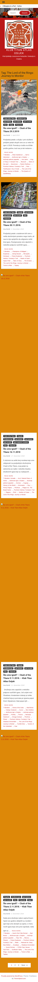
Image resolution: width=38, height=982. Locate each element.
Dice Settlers (30, 710)
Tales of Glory (17, 261)
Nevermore (14, 164)
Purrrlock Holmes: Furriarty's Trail (24, 490)
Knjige (11, 125)
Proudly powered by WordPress (11, 976)
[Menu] (3, 2)
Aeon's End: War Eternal (19, 933)
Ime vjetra (25, 159)
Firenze (20, 714)
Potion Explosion (17, 256)
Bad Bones (30, 707)
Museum (23, 162)
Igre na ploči (27, 121)
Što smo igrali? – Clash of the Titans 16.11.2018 (17, 450)
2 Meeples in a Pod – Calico (12, 6)
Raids (16, 942)
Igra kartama (7, 121)
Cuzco (21, 710)
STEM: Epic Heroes (24, 947)
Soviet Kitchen (10, 947)
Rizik (14, 492)
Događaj (20, 212)
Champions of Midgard (19, 251)
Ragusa (8, 492)
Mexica (26, 938)
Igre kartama (17, 121)
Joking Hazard (16, 254)
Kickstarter (21, 485)
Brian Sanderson (17, 155)
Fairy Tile (19, 938)
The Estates (28, 261)
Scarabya (16, 945)
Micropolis (26, 254)
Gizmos (18, 483)
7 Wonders (6, 155)
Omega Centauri (17, 717)
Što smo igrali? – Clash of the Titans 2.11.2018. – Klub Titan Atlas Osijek (17, 906)
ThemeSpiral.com (20, 978)
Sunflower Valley (17, 949)
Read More (8, 152)
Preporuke (19, 125)
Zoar (15, 726)
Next (23, 965)
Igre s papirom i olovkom (21, 442)
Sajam (30, 900)
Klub (5, 125)
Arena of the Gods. (18, 707)
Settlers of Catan (24, 492)
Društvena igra (22, 118)
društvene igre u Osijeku (19, 157)
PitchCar (17, 487)
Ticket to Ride (25, 952)
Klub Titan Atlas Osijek (19, 51)
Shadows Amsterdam (28, 945)
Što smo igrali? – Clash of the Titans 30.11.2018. (17, 224)
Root (27, 166)
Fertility (13, 714)
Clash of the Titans (9, 118)
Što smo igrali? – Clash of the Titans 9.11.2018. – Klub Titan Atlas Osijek (17, 678)
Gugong (25, 483)
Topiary (16, 265)
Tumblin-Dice (21, 724)
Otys (28, 485)
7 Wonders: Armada (9, 478)
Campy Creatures (11, 710)
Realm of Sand (25, 258)
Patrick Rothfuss (25, 164)
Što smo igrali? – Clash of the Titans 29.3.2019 (17, 130)
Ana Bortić (6, 135)
